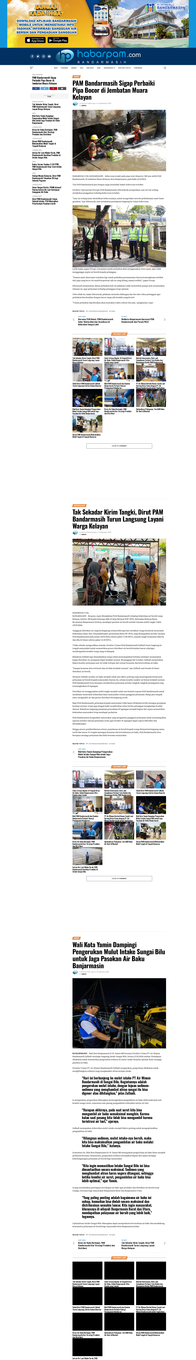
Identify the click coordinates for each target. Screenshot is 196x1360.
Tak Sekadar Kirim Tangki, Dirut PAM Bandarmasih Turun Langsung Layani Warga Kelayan (46, 106)
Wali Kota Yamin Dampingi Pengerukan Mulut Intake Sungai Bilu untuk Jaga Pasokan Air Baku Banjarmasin (46, 119)
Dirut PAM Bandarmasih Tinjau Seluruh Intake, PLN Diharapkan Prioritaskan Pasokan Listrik (45, 201)
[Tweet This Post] (44, 88)
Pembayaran (138, 68)
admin (84, 105)
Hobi (81, 68)
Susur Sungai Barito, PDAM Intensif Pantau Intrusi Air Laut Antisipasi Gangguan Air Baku (46, 189)
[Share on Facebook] (36, 88)
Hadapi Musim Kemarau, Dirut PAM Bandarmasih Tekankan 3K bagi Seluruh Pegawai (46, 178)
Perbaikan (64, 68)
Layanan (73, 68)
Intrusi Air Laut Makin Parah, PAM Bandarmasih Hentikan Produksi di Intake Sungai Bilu (46, 155)
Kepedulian (36, 101)
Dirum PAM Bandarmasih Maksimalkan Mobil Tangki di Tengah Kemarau (44, 143)
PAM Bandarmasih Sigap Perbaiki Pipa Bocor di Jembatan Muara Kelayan (44, 80)
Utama (112, 311)
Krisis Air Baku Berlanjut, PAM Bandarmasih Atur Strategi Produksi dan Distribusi (44, 132)
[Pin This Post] (53, 88)
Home (99, 68)
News (56, 68)
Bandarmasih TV (109, 68)
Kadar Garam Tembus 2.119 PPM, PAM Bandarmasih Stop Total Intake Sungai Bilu (47, 166)
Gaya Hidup (90, 68)
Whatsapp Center (124, 68)
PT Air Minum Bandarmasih (97, 311)
